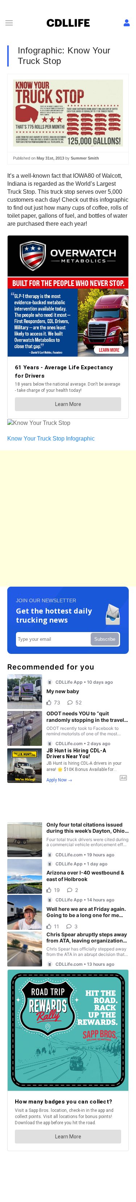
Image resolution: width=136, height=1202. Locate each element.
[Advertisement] (68, 518)
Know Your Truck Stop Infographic (51, 438)
